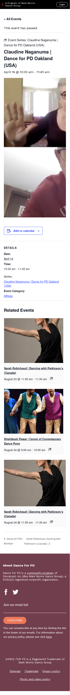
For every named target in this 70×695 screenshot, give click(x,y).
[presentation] (33, 340)
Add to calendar (24, 231)
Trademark (31, 671)
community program (40, 572)
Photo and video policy (35, 679)
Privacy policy (51, 671)
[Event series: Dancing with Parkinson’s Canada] (51, 378)
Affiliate (8, 296)
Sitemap (15, 671)
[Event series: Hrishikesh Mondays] (49, 449)
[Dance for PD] (19, 16)
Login (62, 4)
